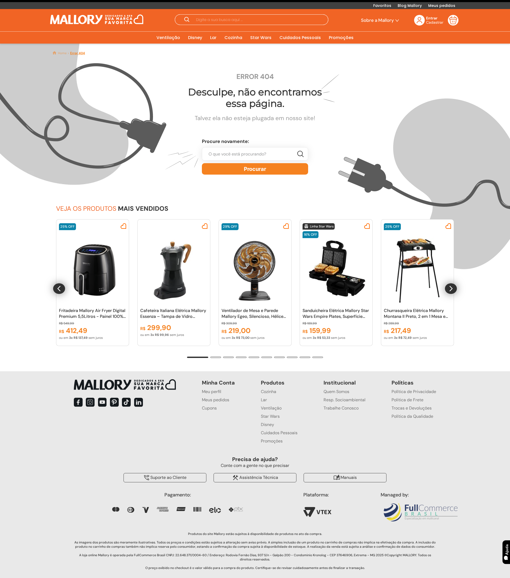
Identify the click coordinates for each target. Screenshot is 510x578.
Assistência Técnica (258, 477)
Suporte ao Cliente (168, 477)
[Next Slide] (451, 288)
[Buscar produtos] (255, 169)
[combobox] (255, 156)
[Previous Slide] (59, 288)
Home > (63, 53)
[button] (251, 20)
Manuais (349, 477)
